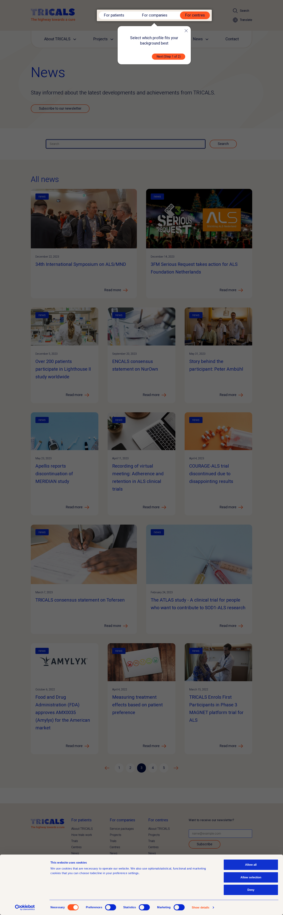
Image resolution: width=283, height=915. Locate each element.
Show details (200, 907)
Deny (250, 889)
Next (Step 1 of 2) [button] (169, 56)
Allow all (251, 864)
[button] (186, 30)
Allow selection (250, 877)
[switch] (110, 907)
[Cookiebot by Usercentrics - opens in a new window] (25, 907)
